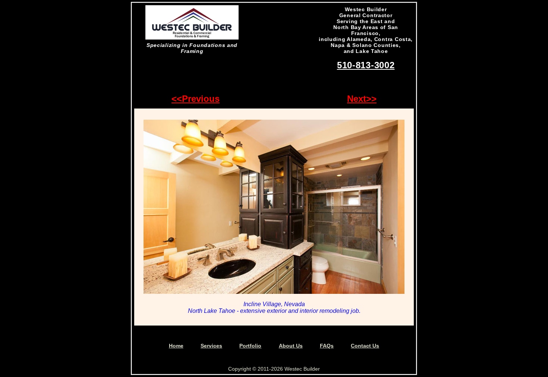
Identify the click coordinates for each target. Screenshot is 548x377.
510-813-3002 (366, 65)
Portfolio (250, 346)
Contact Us (365, 346)
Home (176, 346)
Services (211, 346)
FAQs (327, 346)
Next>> (362, 99)
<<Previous (195, 99)
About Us (291, 346)
